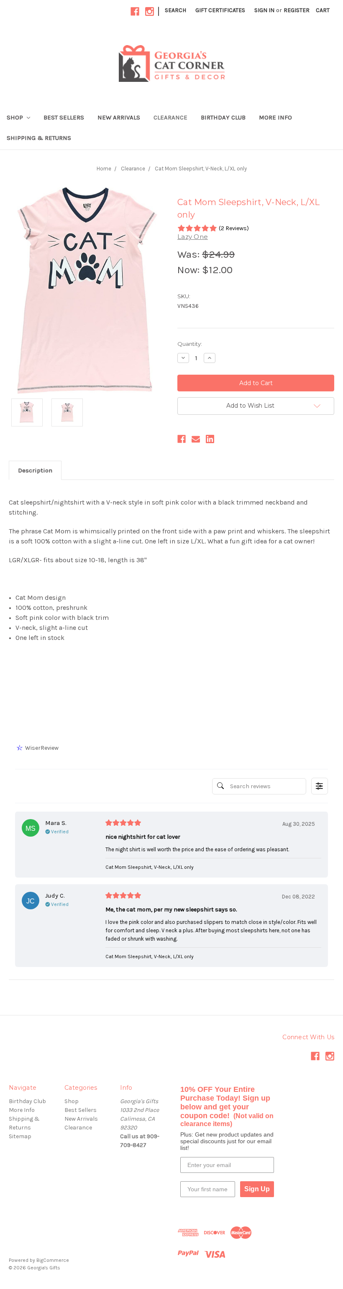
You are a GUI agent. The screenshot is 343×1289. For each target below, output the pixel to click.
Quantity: (189, 343)
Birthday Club (223, 117)
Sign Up (257, 1189)
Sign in (264, 10)
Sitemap (20, 1136)
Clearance (170, 117)
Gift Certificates (220, 10)
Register (297, 10)
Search (175, 10)
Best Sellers (64, 117)
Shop (16, 117)
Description (35, 470)
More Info (275, 117)
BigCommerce (52, 1260)
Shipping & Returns (39, 138)
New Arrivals (118, 117)
